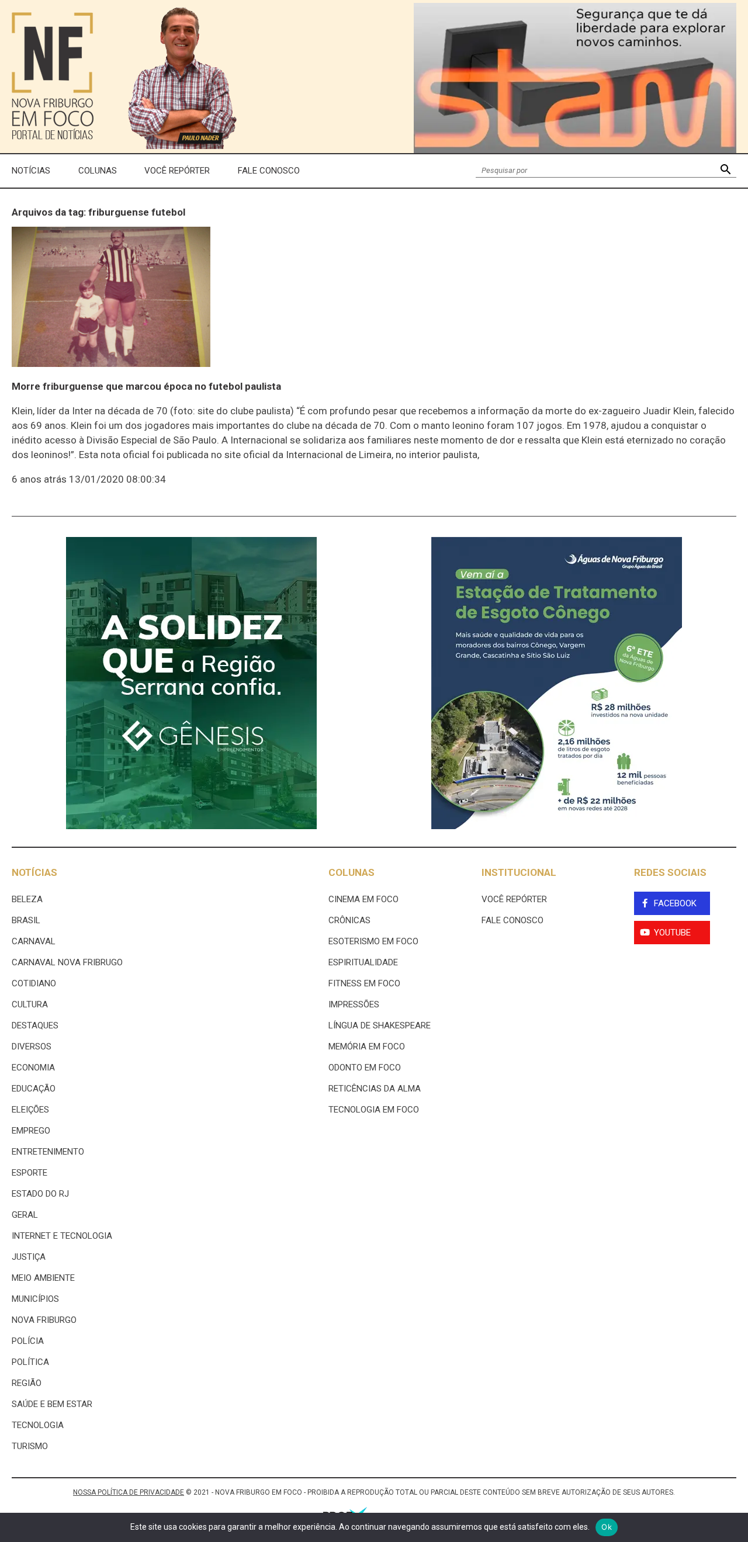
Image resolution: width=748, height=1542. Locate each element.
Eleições (30, 1109)
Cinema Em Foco (363, 899)
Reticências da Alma (374, 1088)
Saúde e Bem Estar (52, 1404)
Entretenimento (48, 1151)
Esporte (29, 1172)
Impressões (353, 1004)
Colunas (97, 170)
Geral (25, 1215)
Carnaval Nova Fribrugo (67, 962)
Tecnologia (38, 1425)
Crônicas (349, 920)
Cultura (30, 1004)
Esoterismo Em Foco (373, 941)
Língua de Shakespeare (379, 1025)
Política (30, 1362)
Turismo (30, 1446)
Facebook (675, 903)
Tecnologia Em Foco (373, 1109)
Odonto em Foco (364, 1067)
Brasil (26, 920)
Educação (34, 1088)
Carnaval (34, 941)
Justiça (29, 1257)
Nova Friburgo (44, 1320)
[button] (725, 171)
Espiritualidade (363, 962)
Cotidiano (34, 983)
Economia (33, 1067)
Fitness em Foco (364, 983)
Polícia (28, 1341)
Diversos (31, 1046)
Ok (606, 1526)
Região (26, 1383)
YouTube (672, 932)
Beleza (27, 899)
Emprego (31, 1130)
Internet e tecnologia (62, 1236)
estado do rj (40, 1193)
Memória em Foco (366, 1046)
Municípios (35, 1299)
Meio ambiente (43, 1278)
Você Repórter (177, 170)
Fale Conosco (269, 170)
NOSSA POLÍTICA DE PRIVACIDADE (128, 1492)
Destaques (35, 1025)
